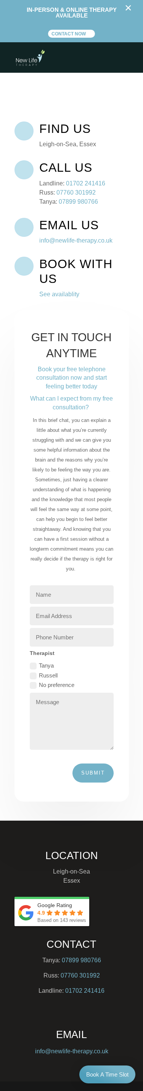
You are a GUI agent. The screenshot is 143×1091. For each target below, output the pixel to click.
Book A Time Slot (107, 1074)
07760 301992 (76, 192)
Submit (93, 773)
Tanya (46, 665)
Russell (48, 675)
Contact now (68, 34)
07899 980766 (78, 201)
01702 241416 (85, 183)
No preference (56, 685)
